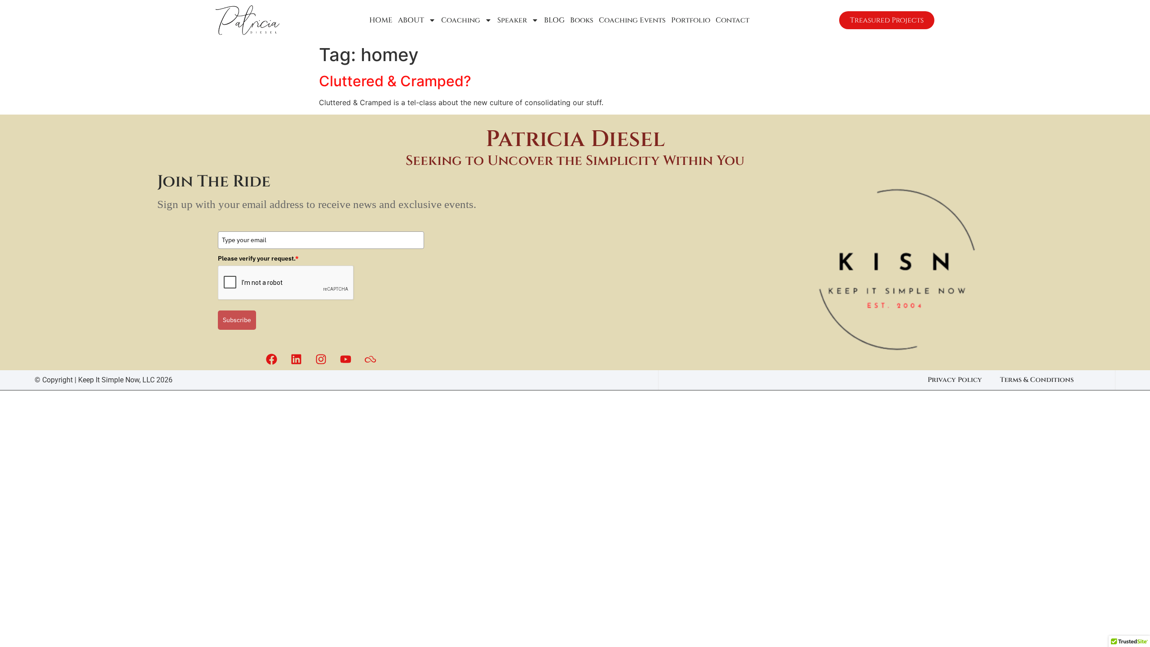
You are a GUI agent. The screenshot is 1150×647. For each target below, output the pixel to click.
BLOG (554, 20)
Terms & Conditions (1037, 380)
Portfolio (690, 20)
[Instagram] (321, 359)
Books (581, 20)
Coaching (460, 20)
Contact (732, 20)
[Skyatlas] (370, 359)
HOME (381, 20)
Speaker (512, 20)
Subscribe (237, 320)
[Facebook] (271, 359)
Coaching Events (632, 20)
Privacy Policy (955, 380)
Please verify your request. (258, 258)
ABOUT (411, 20)
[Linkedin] (296, 359)
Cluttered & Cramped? (395, 81)
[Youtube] (345, 359)
